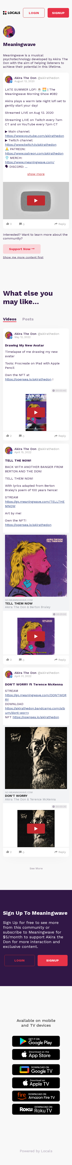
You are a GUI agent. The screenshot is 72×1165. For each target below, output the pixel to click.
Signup (58, 13)
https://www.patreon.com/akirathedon (34, 153)
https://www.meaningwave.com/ (29, 162)
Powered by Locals (36, 1151)
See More (36, 868)
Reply (62, 223)
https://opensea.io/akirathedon (28, 379)
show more (36, 174)
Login (34, 13)
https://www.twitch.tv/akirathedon (30, 145)
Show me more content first (23, 257)
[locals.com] (11, 13)
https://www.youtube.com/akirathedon (34, 136)
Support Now (19, 249)
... (26, 167)
